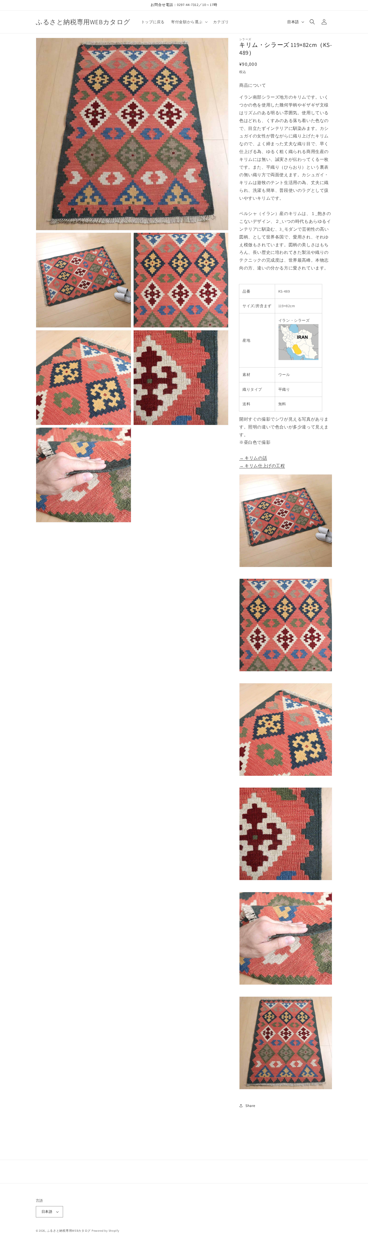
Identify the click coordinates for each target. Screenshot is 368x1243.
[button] (189, 21)
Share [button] (250, 1105)
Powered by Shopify (105, 1230)
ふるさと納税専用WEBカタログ (69, 1230)
